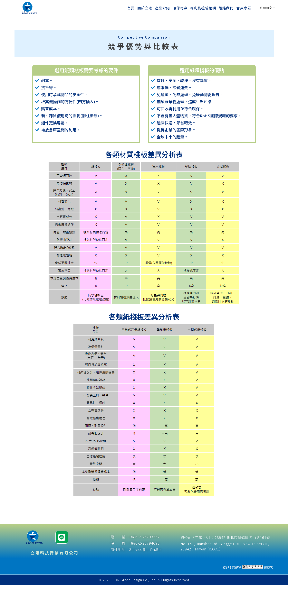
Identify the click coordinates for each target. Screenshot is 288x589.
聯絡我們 (226, 7)
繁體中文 (266, 7)
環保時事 (180, 7)
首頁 (131, 7)
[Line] (61, 537)
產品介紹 (162, 7)
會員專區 (243, 7)
